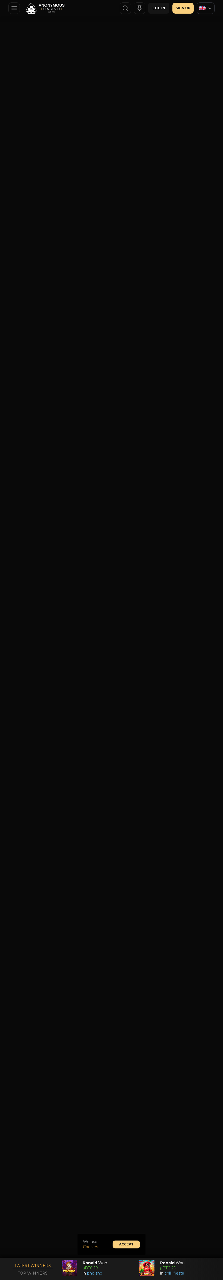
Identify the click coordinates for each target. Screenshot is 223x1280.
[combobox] (205, 8)
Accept (126, 1244)
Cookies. (91, 1246)
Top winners (33, 1273)
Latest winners (33, 1265)
